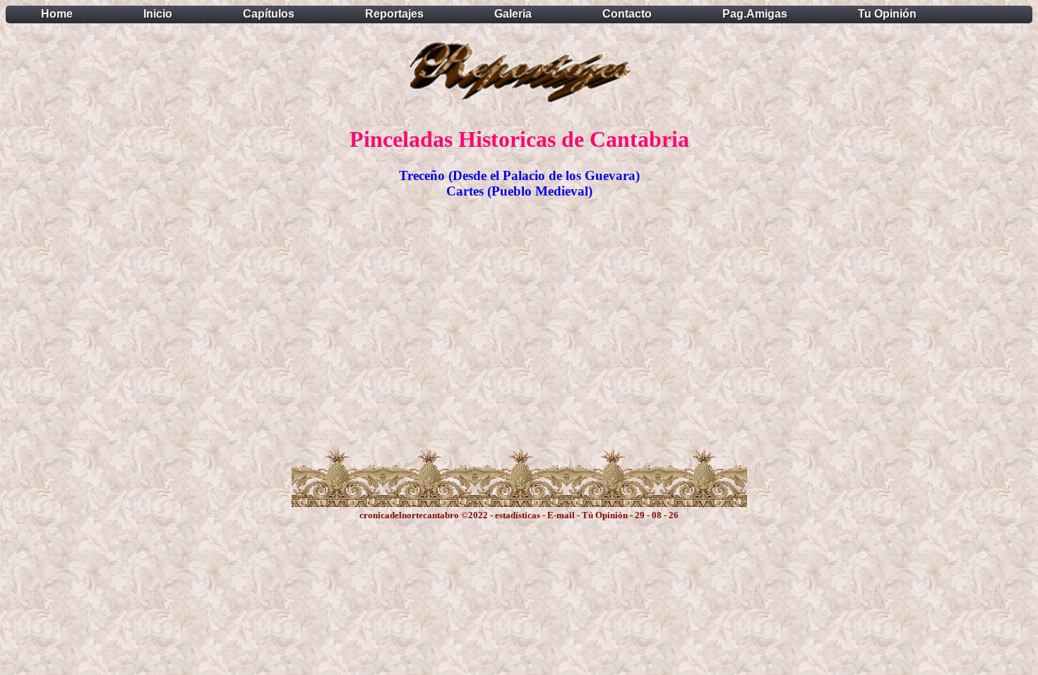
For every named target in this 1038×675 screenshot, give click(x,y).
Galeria (513, 14)
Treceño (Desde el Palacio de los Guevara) (519, 175)
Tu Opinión (887, 14)
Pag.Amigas (754, 14)
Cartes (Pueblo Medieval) (519, 191)
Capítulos (268, 14)
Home (57, 14)
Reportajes (394, 14)
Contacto (627, 14)
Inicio (157, 14)
